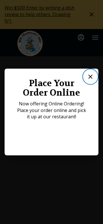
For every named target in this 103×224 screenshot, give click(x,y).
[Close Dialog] (90, 77)
